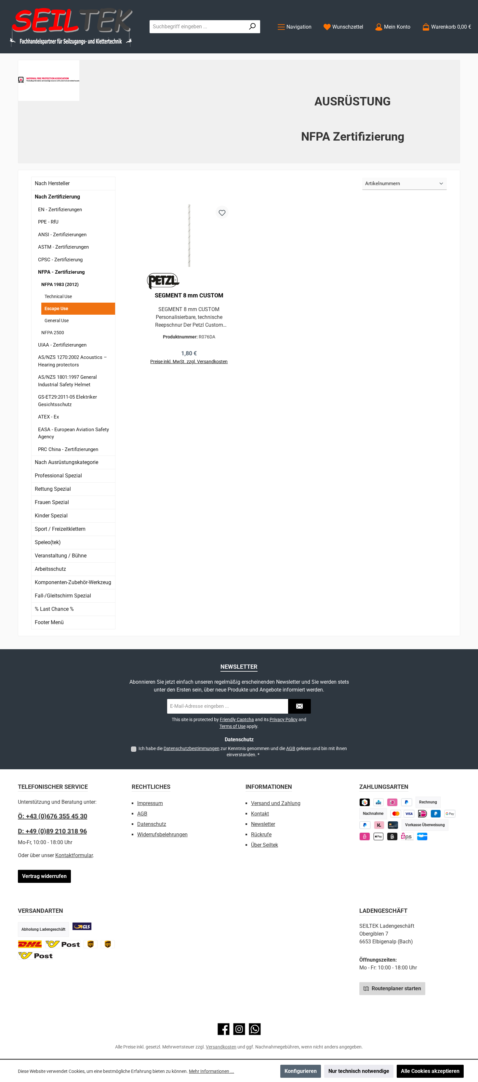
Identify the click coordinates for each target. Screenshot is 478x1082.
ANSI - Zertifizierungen (62, 235)
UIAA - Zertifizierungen (62, 345)
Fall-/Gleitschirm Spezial (63, 596)
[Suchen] (252, 26)
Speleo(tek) (48, 542)
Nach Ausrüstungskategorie (66, 462)
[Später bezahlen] (406, 802)
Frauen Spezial (52, 502)
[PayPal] (365, 825)
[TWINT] (364, 802)
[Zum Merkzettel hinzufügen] (222, 212)
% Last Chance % (54, 609)
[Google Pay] (450, 814)
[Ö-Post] (62, 944)
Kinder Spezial (51, 516)
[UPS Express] (108, 944)
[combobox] (197, 26)
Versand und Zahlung (275, 803)
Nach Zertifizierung (57, 197)
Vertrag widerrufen (44, 876)
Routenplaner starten (395, 988)
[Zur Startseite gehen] (72, 27)
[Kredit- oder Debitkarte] (402, 814)
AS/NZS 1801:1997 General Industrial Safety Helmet (67, 381)
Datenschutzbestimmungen (191, 748)
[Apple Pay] (378, 836)
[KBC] (378, 802)
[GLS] (82, 926)
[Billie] (392, 836)
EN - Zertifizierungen (60, 209)
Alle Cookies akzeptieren (430, 1071)
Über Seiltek (264, 845)
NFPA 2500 (52, 332)
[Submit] (299, 706)
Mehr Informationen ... (211, 1071)
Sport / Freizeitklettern (60, 529)
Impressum (150, 803)
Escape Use (56, 308)
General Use (57, 320)
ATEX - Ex (48, 417)
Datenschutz (151, 824)
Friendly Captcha (237, 719)
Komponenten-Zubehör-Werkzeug (73, 582)
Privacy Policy (284, 719)
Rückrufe (261, 834)
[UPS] (91, 944)
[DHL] (30, 944)
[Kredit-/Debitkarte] (393, 825)
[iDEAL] (392, 802)
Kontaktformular (74, 855)
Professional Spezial (58, 476)
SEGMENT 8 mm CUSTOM (189, 295)
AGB (290, 748)
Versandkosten (221, 1046)
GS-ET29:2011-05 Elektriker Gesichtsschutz (67, 400)
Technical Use (58, 296)
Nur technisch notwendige (358, 1071)
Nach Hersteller (52, 183)
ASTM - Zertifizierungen (63, 247)
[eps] (364, 836)
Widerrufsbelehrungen (162, 834)
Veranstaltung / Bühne (60, 556)
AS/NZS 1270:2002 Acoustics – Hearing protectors (72, 361)
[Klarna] (379, 825)
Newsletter (263, 824)
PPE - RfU (48, 222)
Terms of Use (232, 726)
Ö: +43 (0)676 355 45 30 (52, 816)
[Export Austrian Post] (35, 956)
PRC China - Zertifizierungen (68, 449)
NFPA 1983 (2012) (60, 284)
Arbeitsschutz (50, 569)
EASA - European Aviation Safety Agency (73, 433)
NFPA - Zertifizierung (61, 272)
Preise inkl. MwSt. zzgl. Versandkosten (189, 361)
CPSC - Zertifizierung (60, 260)
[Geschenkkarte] (422, 836)
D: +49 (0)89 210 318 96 (52, 831)
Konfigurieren (301, 1071)
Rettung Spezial (53, 489)
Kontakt (260, 814)
